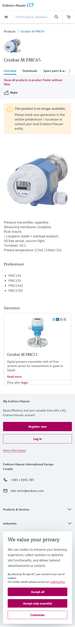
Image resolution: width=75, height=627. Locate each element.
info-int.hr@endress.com (27, 491)
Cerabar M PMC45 (32, 31)
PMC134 (14, 275)
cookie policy (57, 582)
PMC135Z (15, 290)
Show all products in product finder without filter (33, 82)
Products (10, 31)
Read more (14, 376)
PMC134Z (15, 285)
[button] (37, 426)
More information (14, 450)
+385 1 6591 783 (22, 480)
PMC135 (14, 280)
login (24, 382)
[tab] (11, 71)
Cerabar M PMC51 (22, 354)
